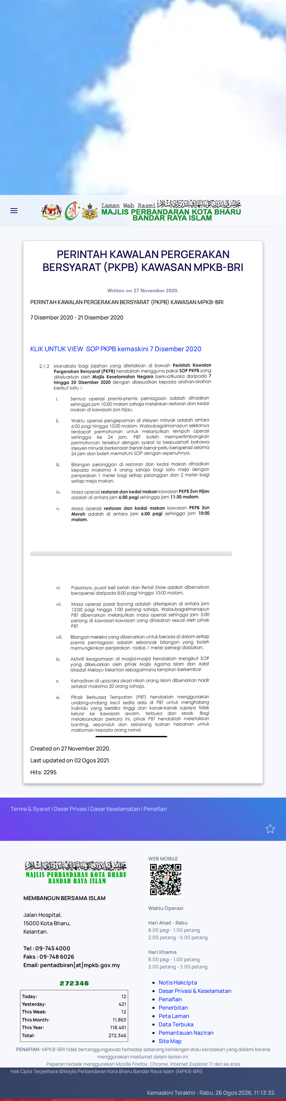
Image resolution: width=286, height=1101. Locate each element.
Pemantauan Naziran (186, 1032)
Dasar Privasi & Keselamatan (195, 991)
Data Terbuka (176, 1024)
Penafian (170, 999)
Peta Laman (174, 1016)
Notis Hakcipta (178, 982)
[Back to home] (143, 210)
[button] (13, 210)
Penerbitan (173, 1007)
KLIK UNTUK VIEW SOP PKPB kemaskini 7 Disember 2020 (116, 348)
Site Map (170, 1041)
